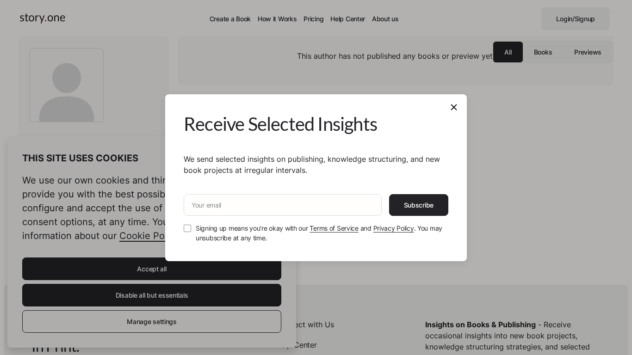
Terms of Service (334, 228)
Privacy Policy (393, 228)
